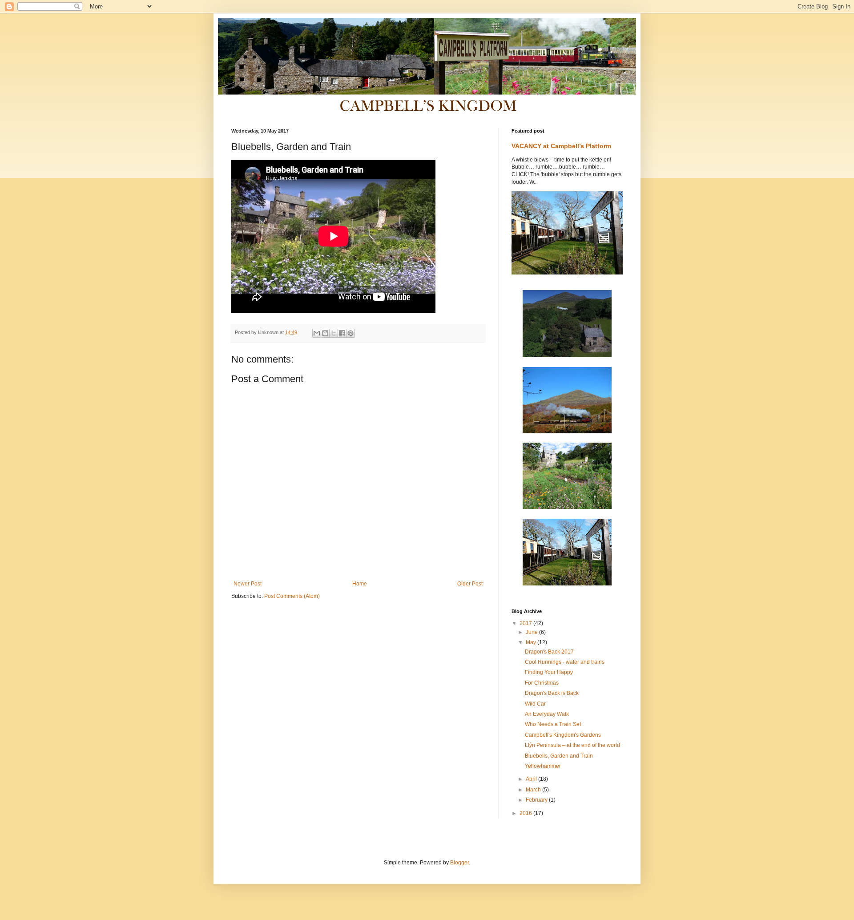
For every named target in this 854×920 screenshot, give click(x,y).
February (537, 800)
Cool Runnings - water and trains (564, 662)
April (532, 779)
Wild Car (535, 704)
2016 (526, 813)
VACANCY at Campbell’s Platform (561, 145)
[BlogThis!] (325, 333)
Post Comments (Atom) (292, 596)
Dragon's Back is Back (552, 693)
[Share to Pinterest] (350, 333)
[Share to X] (333, 333)
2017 (526, 623)
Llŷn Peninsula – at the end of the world (572, 745)
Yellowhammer (543, 766)
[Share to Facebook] (342, 333)
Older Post (470, 584)
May (531, 642)
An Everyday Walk (547, 714)
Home (359, 584)
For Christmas (542, 683)
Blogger (459, 862)
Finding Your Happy (549, 672)
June (532, 632)
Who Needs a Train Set (553, 724)
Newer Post (248, 584)
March (534, 790)
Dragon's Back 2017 (549, 652)
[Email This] (316, 333)
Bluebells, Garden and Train (559, 756)
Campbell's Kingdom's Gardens (563, 735)
